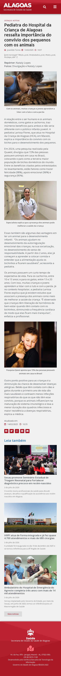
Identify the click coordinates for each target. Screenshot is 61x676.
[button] (44, 7)
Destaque (8, 21)
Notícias (16, 21)
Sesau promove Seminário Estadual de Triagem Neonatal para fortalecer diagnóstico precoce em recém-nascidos (27, 480)
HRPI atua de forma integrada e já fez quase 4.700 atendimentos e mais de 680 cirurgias (30, 537)
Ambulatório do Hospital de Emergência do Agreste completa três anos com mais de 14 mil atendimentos (29, 590)
